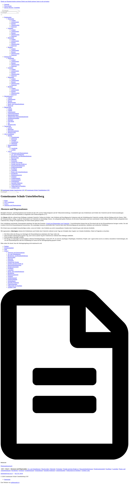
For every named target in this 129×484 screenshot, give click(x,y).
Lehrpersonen (15, 22)
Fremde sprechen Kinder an (19, 164)
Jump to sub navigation (43, 1)
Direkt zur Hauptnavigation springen (11, 1)
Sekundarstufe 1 (8, 96)
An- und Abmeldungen (17, 154)
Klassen (13, 23)
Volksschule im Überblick (18, 186)
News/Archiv (8, 6)
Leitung (13, 20)
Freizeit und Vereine (16, 162)
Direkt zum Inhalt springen (29, 1)
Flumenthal (11, 19)
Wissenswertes (15, 25)
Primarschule (7, 56)
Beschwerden (15, 157)
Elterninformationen (13, 131)
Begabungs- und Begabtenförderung (21, 156)
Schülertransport (15, 178)
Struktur (10, 135)
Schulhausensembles (13, 118)
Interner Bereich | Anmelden (12, 7)
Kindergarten (7, 17)
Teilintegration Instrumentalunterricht (18, 116)
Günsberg (10, 28)
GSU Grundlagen (9, 134)
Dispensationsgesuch (6, 466)
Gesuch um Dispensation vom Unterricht (57, 223)
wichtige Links (15, 187)
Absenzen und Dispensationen (19, 153)
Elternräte (14, 159)
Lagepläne (14, 170)
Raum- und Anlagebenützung (16, 104)
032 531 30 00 (19, 473)
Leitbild (10, 110)
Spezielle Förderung (16, 183)
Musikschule (7, 107)
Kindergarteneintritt (16, 167)
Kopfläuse (14, 169)
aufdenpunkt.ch (15, 482)
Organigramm (15, 137)
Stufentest (10, 120)
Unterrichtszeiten (16, 184)
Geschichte (14, 148)
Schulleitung (14, 142)
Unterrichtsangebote (13, 113)
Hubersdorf (11, 37)
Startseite (6, 4)
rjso (9, 123)
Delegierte (14, 139)
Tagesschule (7, 126)
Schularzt (13, 176)
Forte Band (11, 121)
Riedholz (10, 47)
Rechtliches (14, 173)
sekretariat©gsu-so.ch (7, 473)
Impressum (7, 479)
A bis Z (10, 151)
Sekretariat (14, 143)
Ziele (9, 146)
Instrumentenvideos (13, 115)
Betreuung (11, 129)
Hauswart (14, 26)
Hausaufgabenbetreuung (18, 165)
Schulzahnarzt (15, 181)
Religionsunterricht (16, 175)
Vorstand (13, 140)
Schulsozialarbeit (12, 145)
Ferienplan (14, 161)
